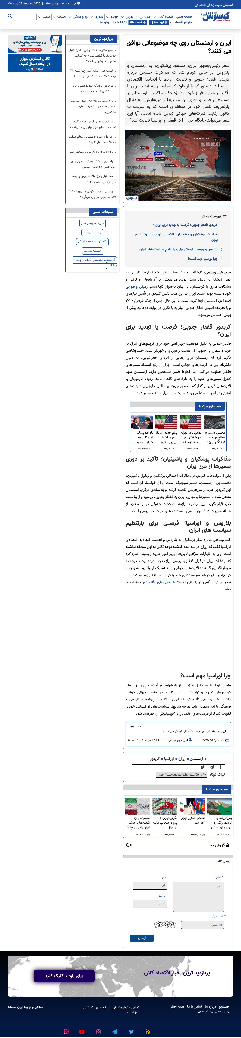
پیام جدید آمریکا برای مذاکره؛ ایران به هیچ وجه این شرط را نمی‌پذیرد (166, 438)
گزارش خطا (217, 845)
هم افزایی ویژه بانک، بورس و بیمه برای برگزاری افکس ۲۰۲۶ (94, 179)
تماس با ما (194, 1007)
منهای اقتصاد (183, 22)
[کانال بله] (35, 63)
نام (164, 877)
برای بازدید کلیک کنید (64, 976)
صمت (46, 16)
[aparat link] (65, 1030)
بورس (129, 16)
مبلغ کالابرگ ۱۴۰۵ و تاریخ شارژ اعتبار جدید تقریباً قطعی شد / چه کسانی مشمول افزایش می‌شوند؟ (92, 56)
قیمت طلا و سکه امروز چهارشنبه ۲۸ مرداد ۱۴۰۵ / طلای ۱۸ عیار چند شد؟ (93, 74)
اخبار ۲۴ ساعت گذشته (213, 1012)
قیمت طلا (136, 22)
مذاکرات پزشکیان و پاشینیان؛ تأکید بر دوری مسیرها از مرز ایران (175, 237)
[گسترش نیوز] (215, 17)
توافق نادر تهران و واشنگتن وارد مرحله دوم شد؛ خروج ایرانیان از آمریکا (191, 438)
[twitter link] (131, 1029)
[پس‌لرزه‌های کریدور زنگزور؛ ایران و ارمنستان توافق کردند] (219, 807)
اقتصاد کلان (165, 16)
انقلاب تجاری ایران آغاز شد (193, 821)
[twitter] (204, 767)
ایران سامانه (15, 1007)
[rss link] (147, 1029)
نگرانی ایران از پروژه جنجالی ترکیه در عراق (165, 823)
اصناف (61, 16)
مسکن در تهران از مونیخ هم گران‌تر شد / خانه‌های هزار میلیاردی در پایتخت (93, 124)
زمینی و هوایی (137, 287)
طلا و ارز (145, 16)
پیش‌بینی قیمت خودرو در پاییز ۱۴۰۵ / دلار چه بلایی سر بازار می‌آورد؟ (92, 194)
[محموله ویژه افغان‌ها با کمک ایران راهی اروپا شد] (137, 807)
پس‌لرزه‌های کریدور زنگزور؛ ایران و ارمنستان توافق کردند (221, 823)
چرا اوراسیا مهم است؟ (202, 259)
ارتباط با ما (120, 22)
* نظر (219, 877)
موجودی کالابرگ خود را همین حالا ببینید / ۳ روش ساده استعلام (94, 89)
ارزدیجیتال (157, 22)
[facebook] (222, 767)
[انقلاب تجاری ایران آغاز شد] (192, 807)
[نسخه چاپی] (132, 726)
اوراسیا (169, 759)
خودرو (114, 16)
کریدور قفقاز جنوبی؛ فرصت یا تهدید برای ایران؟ (185, 225)
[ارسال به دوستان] (139, 726)
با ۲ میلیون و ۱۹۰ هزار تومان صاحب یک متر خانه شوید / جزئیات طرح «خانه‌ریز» (93, 107)
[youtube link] (81, 1029)
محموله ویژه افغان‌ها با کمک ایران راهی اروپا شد (137, 823)
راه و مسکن (80, 16)
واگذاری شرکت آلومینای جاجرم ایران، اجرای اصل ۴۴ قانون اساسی (93, 164)
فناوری (99, 16)
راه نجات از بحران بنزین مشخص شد (92, 152)
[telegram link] (114, 1029)
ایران (181, 759)
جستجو (224, 1007)
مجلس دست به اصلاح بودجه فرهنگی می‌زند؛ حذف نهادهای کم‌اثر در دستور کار (214, 438)
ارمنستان (196, 759)
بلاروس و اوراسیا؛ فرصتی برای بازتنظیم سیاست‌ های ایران (178, 249)
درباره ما (105, 22)
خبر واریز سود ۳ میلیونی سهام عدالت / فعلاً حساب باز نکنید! (92, 139)
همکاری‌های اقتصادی (159, 582)
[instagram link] (98, 1029)
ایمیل (162, 895)
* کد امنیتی (218, 916)
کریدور (155, 759)
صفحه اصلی (184, 16)
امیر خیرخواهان (178, 740)
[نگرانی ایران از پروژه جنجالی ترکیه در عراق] (164, 807)
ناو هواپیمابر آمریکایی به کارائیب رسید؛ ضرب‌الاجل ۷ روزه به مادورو (144, 438)
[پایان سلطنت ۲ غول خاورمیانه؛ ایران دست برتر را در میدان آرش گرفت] (213, 767)
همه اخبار (177, 1007)
